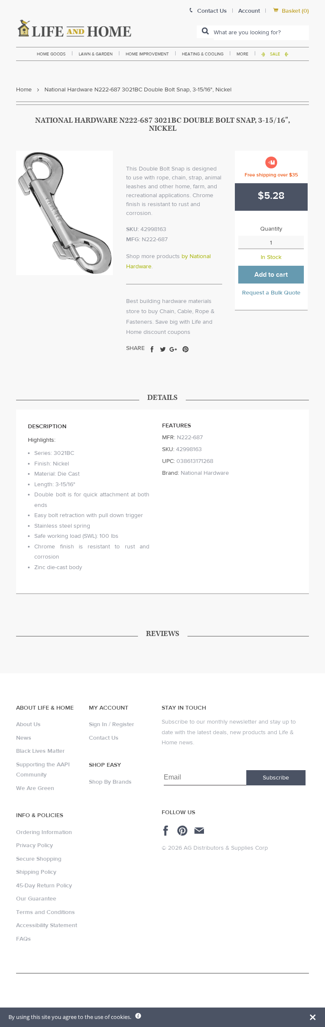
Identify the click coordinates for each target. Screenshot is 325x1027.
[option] (64, 213)
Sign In (98, 724)
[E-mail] (200, 831)
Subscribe (276, 778)
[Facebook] (167, 831)
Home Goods (51, 54)
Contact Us (103, 738)
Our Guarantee (36, 899)
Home (24, 90)
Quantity (271, 229)
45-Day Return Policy (44, 885)
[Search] (205, 31)
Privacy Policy (34, 845)
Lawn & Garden (96, 54)
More (242, 54)
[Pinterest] (183, 831)
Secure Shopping (38, 859)
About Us (28, 724)
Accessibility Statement (46, 925)
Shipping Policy (36, 872)
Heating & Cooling (202, 54)
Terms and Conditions (45, 912)
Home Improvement (147, 54)
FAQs (23, 939)
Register (123, 724)
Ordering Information (44, 832)
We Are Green (35, 788)
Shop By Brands (110, 782)
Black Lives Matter (40, 751)
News (23, 738)
